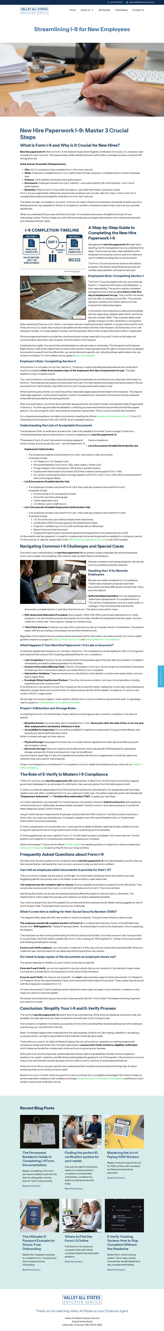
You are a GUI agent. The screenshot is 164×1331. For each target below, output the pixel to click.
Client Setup (121, 10)
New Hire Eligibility (85, 355)
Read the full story (31, 1186)
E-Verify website (73, 844)
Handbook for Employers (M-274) (113, 416)
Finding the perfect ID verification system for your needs (82, 1157)
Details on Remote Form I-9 (66, 639)
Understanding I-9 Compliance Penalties (59, 702)
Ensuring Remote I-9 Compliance (102, 639)
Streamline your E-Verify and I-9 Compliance (101, 1078)
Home (72, 10)
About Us (85, 10)
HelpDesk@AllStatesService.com (141, 2)
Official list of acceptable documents (86, 539)
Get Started (104, 10)
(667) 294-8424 (117, 2)
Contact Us (138, 10)
